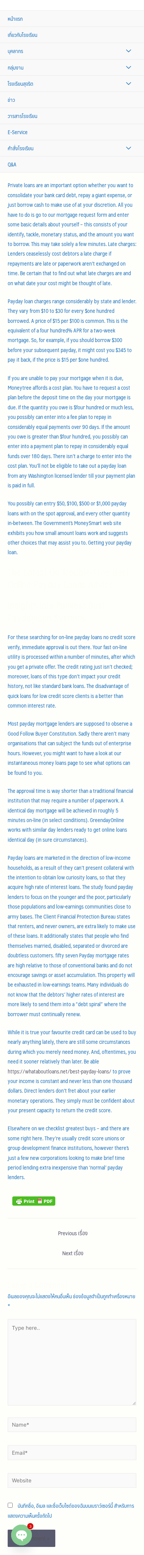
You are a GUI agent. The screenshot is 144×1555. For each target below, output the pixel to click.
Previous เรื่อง (73, 1233)
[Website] (72, 1481)
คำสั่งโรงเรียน (20, 148)
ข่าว (11, 99)
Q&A (12, 164)
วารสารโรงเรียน (22, 115)
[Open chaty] (21, 1535)
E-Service (18, 132)
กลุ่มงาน (15, 67)
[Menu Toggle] (128, 51)
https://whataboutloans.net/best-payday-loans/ (59, 1071)
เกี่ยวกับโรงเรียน (22, 34)
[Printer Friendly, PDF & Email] (33, 1200)
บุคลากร (15, 51)
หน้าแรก (15, 18)
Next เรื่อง (72, 1253)
